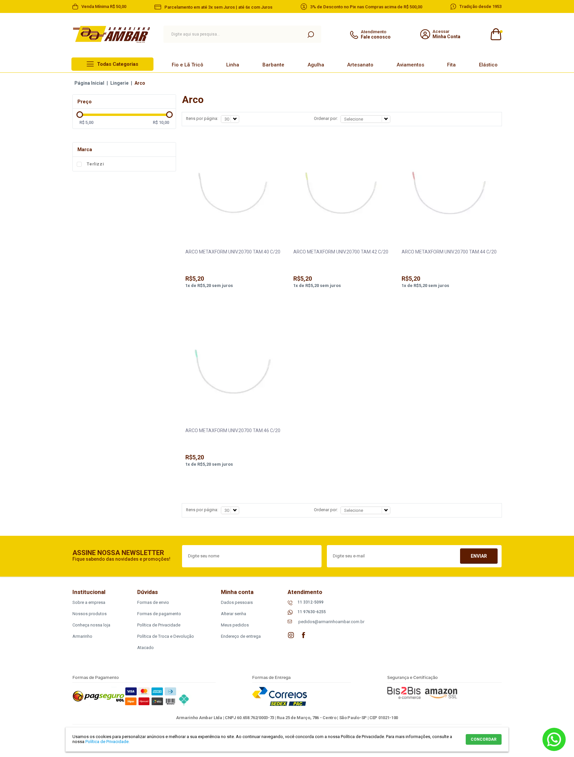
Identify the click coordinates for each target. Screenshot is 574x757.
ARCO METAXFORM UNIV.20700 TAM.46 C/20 (232, 430)
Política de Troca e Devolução (165, 636)
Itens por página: (202, 118)
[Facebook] (303, 635)
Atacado (145, 647)
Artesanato (360, 65)
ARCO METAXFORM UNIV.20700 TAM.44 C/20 (449, 251)
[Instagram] (291, 635)
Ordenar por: (326, 118)
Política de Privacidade (158, 624)
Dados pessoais (237, 602)
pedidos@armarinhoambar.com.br (331, 621)
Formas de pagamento (159, 613)
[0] (495, 34)
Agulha (316, 65)
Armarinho (82, 636)
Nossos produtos (89, 613)
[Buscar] (310, 34)
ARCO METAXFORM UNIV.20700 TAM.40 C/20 (232, 251)
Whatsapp (554, 739)
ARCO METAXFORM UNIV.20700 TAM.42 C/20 (340, 251)
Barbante (273, 65)
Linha (232, 65)
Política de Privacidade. (107, 741)
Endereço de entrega (241, 636)
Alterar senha (233, 613)
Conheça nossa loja (91, 624)
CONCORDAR (484, 739)
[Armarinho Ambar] (111, 34)
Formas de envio (153, 602)
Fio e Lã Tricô (187, 65)
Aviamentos (410, 65)
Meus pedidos (235, 624)
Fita (451, 65)
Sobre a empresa (88, 602)
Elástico (488, 65)
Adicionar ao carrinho (233, 303)
